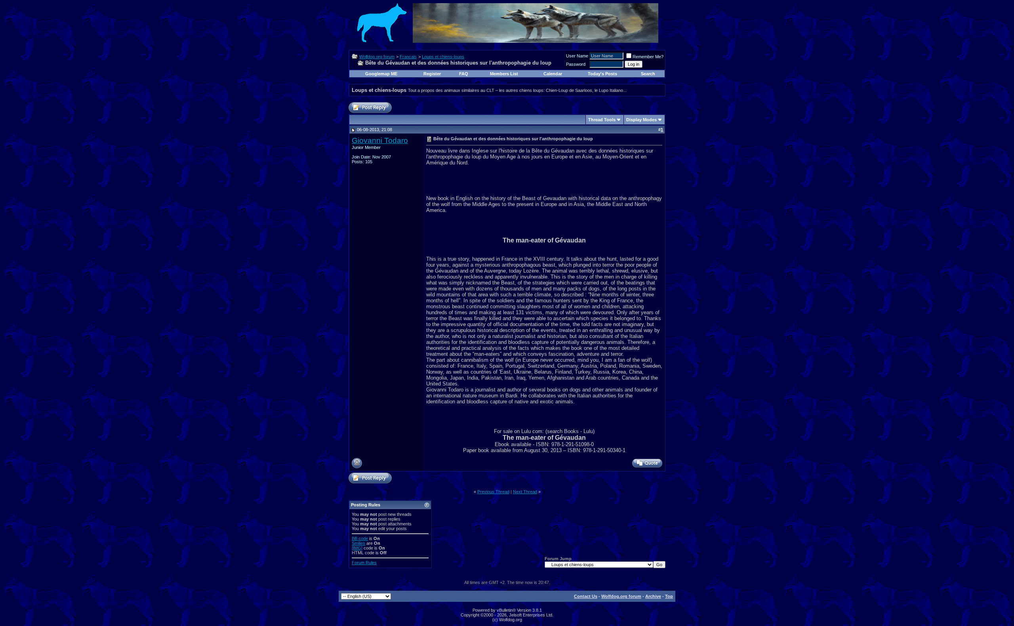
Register (432, 73)
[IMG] (357, 548)
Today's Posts (602, 73)
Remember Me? (648, 56)
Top (669, 596)
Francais (408, 56)
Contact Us (585, 596)
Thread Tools (602, 119)
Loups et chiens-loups (443, 56)
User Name (577, 55)
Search (648, 73)
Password (575, 64)
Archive (653, 596)
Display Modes (641, 119)
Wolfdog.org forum (377, 56)
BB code (360, 538)
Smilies (358, 543)
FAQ (463, 73)
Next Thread (525, 491)
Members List (504, 73)
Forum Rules (364, 562)
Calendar (552, 73)
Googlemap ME (381, 73)
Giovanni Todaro (380, 140)
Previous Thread (493, 491)
